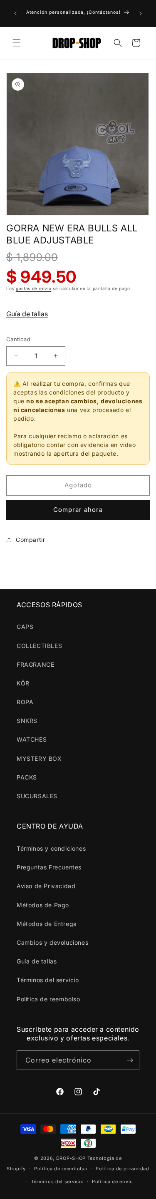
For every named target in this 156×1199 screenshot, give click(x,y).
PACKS (27, 777)
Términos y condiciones (51, 848)
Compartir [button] (30, 539)
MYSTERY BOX (39, 758)
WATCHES (32, 739)
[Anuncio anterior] (15, 13)
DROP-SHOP (71, 1158)
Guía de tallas (27, 314)
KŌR (23, 683)
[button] (16, 43)
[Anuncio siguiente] (140, 13)
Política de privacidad (122, 1169)
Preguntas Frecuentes (49, 867)
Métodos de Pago (43, 905)
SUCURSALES (37, 795)
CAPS (25, 626)
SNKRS (27, 720)
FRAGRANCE (35, 664)
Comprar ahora (78, 510)
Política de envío (112, 1181)
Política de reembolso (48, 999)
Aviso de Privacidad (46, 885)
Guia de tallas (37, 961)
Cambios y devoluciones (52, 942)
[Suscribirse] (130, 1060)
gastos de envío (34, 288)
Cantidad (18, 339)
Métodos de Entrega (47, 923)
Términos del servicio (48, 979)
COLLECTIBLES (39, 645)
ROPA (25, 701)
